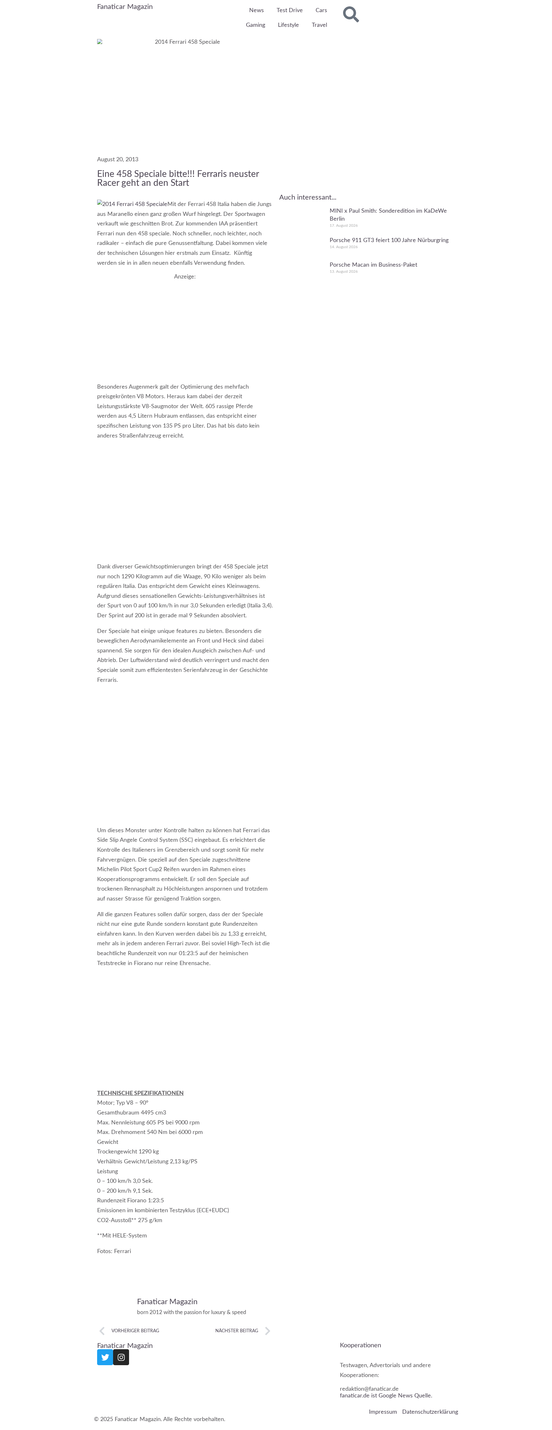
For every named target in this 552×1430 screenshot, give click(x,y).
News (256, 10)
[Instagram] (121, 1357)
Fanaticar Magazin (125, 6)
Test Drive (290, 10)
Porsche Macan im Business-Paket (373, 265)
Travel (319, 25)
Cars (321, 10)
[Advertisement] (185, 325)
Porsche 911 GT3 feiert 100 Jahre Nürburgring (389, 240)
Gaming (255, 25)
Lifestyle (288, 25)
